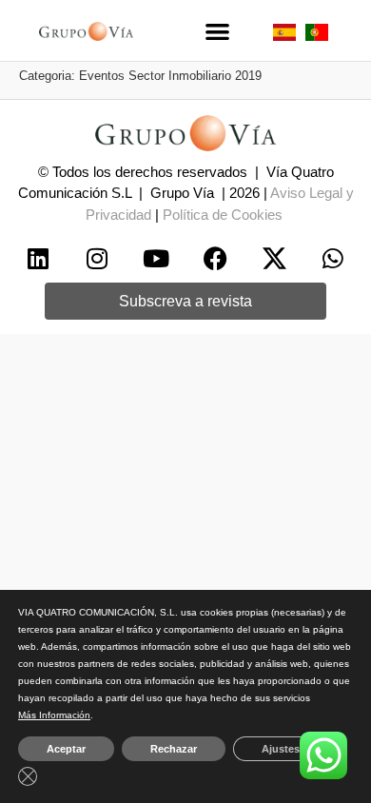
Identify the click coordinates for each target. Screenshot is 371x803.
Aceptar (66, 748)
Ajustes (281, 748)
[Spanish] (284, 36)
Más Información (54, 715)
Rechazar (173, 748)
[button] (217, 30)
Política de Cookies (222, 214)
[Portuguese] (316, 36)
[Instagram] (97, 259)
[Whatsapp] (333, 259)
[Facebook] (215, 259)
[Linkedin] (38, 259)
